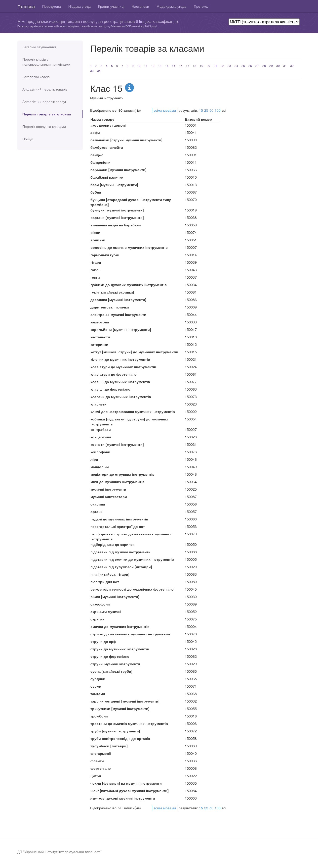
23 (229, 65)
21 (215, 65)
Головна (26, 6)
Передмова (51, 6)
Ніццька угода (79, 6)
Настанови (140, 6)
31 (285, 65)
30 (278, 65)
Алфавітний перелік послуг (44, 101)
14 (166, 65)
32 (292, 65)
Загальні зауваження (39, 46)
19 (201, 65)
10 (139, 65)
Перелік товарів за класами (46, 113)
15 (173, 65)
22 (222, 65)
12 (153, 65)
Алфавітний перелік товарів (44, 89)
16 (180, 65)
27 (257, 65)
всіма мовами (165, 110)
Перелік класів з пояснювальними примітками (46, 62)
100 (218, 110)
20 (208, 65)
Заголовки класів (35, 76)
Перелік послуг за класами (44, 126)
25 (243, 65)
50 (211, 110)
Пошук (27, 138)
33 (92, 70)
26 (250, 65)
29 (271, 65)
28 (264, 65)
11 (146, 65)
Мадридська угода (171, 6)
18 (194, 65)
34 (99, 70)
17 (187, 65)
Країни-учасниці (111, 6)
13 (159, 65)
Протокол (201, 6)
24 (236, 65)
